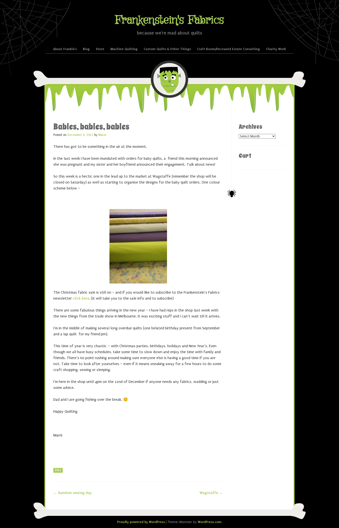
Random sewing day (72, 493)
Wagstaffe (211, 493)
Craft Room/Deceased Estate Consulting (228, 49)
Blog (86, 49)
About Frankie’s (65, 49)
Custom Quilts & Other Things (167, 49)
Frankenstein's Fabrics (169, 20)
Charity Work (276, 49)
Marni (102, 135)
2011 (58, 470)
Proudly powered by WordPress (141, 522)
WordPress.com (209, 522)
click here (81, 298)
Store (100, 49)
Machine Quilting (123, 49)
